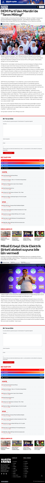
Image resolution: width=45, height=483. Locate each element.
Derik (25, 464)
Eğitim (14, 473)
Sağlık (14, 468)
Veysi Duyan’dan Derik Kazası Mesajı (10, 176)
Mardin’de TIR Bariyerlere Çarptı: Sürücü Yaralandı (13, 184)
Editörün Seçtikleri (17, 476)
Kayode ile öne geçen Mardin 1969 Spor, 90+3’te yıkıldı (14, 214)
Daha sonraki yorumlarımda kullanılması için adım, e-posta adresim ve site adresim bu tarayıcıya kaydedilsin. (22, 149)
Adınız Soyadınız (6, 139)
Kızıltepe (26, 463)
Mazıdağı (26, 468)
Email (4, 143)
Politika (14, 466)
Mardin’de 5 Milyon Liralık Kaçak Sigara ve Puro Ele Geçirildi (14, 197)
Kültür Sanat (15, 475)
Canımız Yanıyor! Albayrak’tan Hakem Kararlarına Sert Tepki (14, 210)
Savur (25, 475)
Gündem (15, 461)
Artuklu (25, 461)
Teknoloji (15, 470)
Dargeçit (26, 466)
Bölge (14, 471)
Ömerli (25, 473)
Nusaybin (26, 471)
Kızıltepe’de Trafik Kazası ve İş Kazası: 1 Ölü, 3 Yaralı (13, 193)
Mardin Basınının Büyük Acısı (8, 189)
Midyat (25, 470)
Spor (14, 464)
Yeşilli (25, 476)
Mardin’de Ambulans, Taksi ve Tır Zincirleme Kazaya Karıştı (14, 180)
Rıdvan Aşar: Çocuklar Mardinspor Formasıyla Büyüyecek (14, 219)
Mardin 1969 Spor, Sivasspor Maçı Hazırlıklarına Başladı (13, 206)
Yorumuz (5, 123)
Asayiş (14, 463)
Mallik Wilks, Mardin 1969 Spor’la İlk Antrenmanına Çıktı (13, 223)
